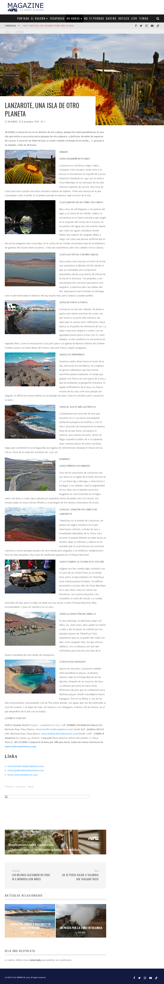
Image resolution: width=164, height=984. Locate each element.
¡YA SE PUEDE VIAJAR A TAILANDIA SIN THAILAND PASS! (80, 875)
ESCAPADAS (57, 18)
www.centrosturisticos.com (22, 774)
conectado (35, 960)
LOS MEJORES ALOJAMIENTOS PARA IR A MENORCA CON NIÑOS (31, 875)
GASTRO (111, 18)
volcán (31, 787)
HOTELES (123, 18)
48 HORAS (73, 18)
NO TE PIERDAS (94, 18)
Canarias (9, 787)
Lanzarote (20, 787)
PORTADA (23, 18)
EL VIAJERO (38, 18)
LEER (134, 18)
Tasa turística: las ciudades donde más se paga (48, 25)
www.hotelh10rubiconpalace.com (25, 766)
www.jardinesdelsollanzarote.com (25, 770)
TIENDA (143, 18)
